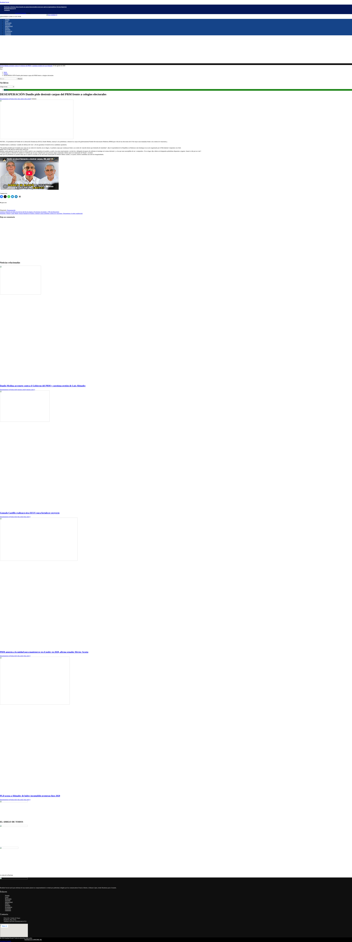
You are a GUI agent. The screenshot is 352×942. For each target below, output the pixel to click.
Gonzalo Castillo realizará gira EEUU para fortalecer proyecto (29, 513)
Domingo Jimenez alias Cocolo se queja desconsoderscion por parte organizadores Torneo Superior (35, 7)
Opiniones (8, 34)
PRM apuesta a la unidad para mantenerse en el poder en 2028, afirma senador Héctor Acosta (44, 652)
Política (6, 90)
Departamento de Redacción (8, 99)
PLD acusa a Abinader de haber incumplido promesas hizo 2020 (30, 796)
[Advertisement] (176, 49)
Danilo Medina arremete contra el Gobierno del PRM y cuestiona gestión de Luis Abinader (26, 66)
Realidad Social (4, 2)
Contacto (7, 10)
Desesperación (11, 210)
